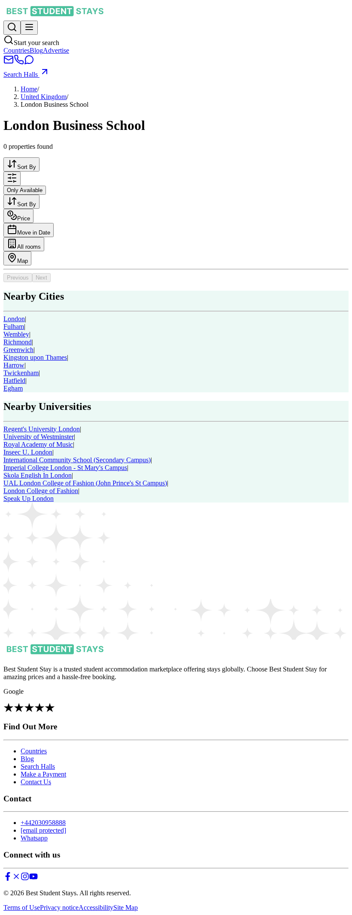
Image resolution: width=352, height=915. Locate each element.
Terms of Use (21, 907)
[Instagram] (25, 878)
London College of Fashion (40, 490)
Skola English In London (37, 475)
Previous (18, 277)
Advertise (56, 50)
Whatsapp (34, 838)
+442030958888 (43, 822)
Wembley (16, 334)
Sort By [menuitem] (26, 167)
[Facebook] (7, 878)
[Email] (8, 62)
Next (41, 277)
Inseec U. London (27, 452)
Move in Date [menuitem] (33, 232)
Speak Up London (28, 498)
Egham (13, 388)
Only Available (24, 190)
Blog (36, 50)
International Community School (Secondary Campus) (77, 460)
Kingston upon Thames (35, 357)
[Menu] (29, 28)
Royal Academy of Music (38, 444)
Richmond (17, 342)
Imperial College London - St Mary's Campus (65, 467)
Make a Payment (43, 774)
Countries (16, 50)
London (14, 318)
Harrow (13, 365)
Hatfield (14, 380)
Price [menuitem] (23, 218)
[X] (16, 878)
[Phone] (19, 62)
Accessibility (96, 907)
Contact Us (36, 782)
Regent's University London (41, 429)
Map (22, 261)
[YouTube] (33, 878)
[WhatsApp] (29, 62)
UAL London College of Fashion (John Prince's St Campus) (85, 483)
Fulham (13, 326)
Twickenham (21, 372)
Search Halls (21, 74)
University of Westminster (38, 436)
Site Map (125, 907)
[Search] (12, 28)
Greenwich (18, 349)
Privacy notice (59, 907)
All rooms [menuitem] (29, 247)
